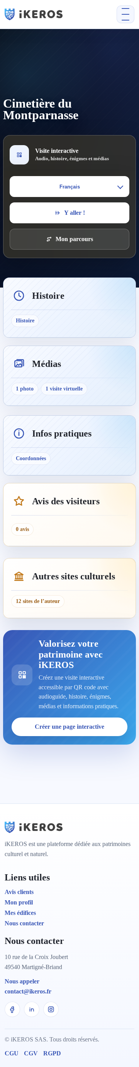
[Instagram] (51, 1009)
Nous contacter (24, 923)
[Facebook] (12, 1009)
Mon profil (19, 902)
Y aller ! (74, 212)
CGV (31, 1053)
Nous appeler (22, 981)
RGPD (52, 1053)
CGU (12, 1053)
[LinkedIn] (31, 1009)
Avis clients (19, 892)
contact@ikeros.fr (28, 991)
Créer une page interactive (69, 726)
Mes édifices (20, 912)
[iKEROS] (44, 14)
